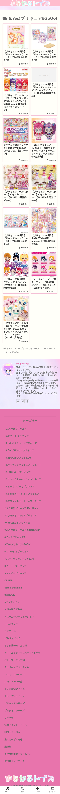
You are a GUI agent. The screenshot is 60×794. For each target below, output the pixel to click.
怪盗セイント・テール (15, 724)
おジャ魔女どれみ (13, 609)
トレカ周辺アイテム (14, 688)
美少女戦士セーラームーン (17, 753)
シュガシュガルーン (14, 674)
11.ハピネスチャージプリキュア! (21, 443)
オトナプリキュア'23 (14, 659)
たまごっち (10, 630)
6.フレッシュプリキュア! (17, 551)
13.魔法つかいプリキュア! (17, 457)
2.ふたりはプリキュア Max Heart (21, 508)
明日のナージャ (12, 732)
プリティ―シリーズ (14, 710)
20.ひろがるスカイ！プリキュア (20, 515)
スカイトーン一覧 (13, 681)
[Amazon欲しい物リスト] (27, 401)
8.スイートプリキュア (15, 565)
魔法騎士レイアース (14, 760)
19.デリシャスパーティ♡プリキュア (22, 500)
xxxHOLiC (9, 594)
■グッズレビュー (12, 602)
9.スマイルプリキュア (15, 573)
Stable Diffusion (13, 587)
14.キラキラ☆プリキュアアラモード (22, 464)
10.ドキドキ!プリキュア (16, 435)
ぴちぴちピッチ (12, 638)
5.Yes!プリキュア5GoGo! (17, 544)
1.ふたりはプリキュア (15, 428)
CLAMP (8, 580)
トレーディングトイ (14, 696)
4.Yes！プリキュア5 (14, 537)
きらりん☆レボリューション (19, 616)
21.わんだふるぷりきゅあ (17, 522)
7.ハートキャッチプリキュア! (19, 558)
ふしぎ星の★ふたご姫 (15, 645)
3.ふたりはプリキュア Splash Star (22, 529)
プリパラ (8, 717)
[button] (53, 474)
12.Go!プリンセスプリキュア (19, 450)
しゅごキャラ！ (12, 623)
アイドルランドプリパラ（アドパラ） (23, 652)
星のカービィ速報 (13, 739)
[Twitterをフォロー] (23, 401)
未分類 (7, 746)
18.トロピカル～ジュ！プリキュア (21, 493)
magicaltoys (22, 363)
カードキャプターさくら (16, 667)
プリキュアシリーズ (14, 703)
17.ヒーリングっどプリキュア (19, 486)
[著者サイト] (18, 401)
